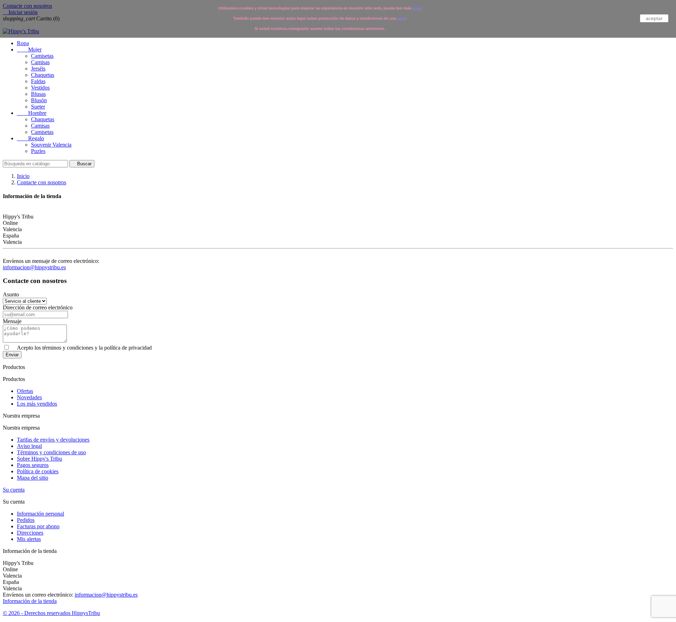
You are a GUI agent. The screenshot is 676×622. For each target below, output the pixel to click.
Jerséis (38, 69)
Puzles (38, 151)
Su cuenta (14, 490)
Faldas (38, 81)
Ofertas (25, 391)
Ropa (23, 43)
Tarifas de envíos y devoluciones (53, 440)
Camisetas (42, 56)
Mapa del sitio (32, 478)
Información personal (40, 514)
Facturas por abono (38, 526)
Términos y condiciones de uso (51, 452)
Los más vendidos (37, 404)
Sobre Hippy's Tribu (39, 459)
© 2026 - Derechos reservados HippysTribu (51, 613)
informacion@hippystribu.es (34, 267)
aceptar (654, 18)
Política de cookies (37, 471)
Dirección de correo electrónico (38, 307)
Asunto (11, 294)
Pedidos (26, 520)
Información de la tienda (30, 601)
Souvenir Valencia (51, 145)
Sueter (38, 107)
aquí (417, 8)
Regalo (30, 138)
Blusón (39, 100)
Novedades (29, 397)
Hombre (31, 113)
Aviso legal (29, 446)
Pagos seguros (33, 465)
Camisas (40, 62)
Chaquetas (42, 75)
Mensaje (12, 321)
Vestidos (40, 88)
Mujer (29, 50)
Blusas (38, 94)
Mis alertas (29, 539)
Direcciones (30, 533)
